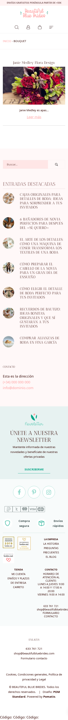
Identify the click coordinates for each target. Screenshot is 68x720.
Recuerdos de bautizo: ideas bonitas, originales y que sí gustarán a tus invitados (40, 317)
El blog (51, 557)
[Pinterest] (34, 492)
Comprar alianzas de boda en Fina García (39, 340)
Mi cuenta (19, 574)
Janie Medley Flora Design (34, 62)
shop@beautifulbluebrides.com (34, 653)
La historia (51, 543)
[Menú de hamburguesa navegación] (51, 26)
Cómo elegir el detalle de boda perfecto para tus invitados (41, 293)
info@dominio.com (18, 387)
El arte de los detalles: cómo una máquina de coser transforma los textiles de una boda (41, 246)
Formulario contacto (34, 658)
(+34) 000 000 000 (16, 382)
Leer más (34, 117)
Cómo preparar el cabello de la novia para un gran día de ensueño (39, 270)
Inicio (7, 41)
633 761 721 (51, 606)
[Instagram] (48, 492)
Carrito (18, 587)
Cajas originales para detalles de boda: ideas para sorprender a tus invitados (41, 201)
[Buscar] (16, 26)
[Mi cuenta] (28, 26)
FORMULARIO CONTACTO (51, 614)
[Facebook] (19, 492)
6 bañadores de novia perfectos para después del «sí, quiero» (41, 223)
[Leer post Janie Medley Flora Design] (34, 86)
